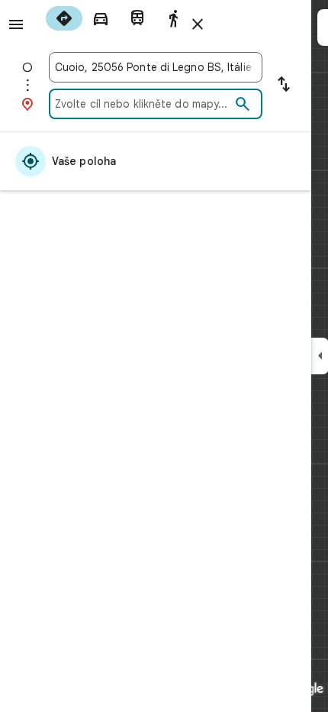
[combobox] (155, 67)
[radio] (64, 18)
